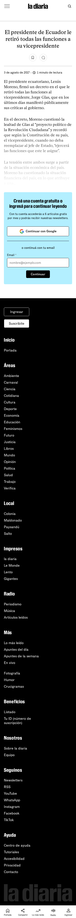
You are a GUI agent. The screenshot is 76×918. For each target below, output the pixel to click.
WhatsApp (12, 800)
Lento (8, 572)
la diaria (10, 559)
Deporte (10, 409)
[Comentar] (43, 57)
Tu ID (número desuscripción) (17, 720)
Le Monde (12, 565)
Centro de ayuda (17, 845)
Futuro (9, 435)
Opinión (10, 462)
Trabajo (10, 482)
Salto (8, 533)
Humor (9, 680)
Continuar (38, 274)
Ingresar (16, 312)
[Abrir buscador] (69, 6)
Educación (12, 422)
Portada (10, 350)
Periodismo (12, 604)
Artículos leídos (16, 617)
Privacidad (12, 865)
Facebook (11, 813)
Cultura (9, 402)
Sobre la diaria (15, 748)
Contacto (11, 872)
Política (9, 468)
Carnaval (11, 382)
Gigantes (11, 579)
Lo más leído (14, 643)
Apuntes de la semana (21, 656)
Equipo (9, 755)
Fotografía (12, 673)
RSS (7, 787)
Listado (9, 712)
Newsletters (13, 780)
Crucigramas (14, 686)
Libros (9, 448)
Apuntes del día (16, 649)
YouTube (10, 793)
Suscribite (16, 323)
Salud (8, 475)
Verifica (10, 488)
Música (9, 611)
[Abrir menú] (7, 6)
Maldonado (13, 520)
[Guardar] (32, 57)
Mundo (9, 455)
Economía (11, 415)
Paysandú (11, 527)
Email (11, 255)
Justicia (10, 442)
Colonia (10, 514)
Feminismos (13, 429)
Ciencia (9, 389)
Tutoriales (11, 852)
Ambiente (11, 376)
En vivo (9, 663)
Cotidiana (11, 396)
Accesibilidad (14, 859)
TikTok (9, 820)
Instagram (12, 807)
